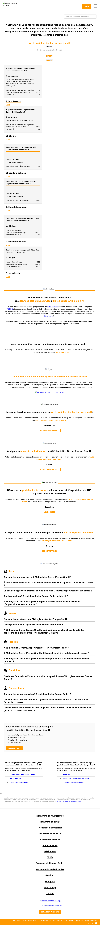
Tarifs (50, 857)
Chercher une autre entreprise (77, 16)
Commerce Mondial (50, 839)
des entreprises (49, 551)
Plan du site (79, 920)
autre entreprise (63, 352)
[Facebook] (46, 906)
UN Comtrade (52, 306)
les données (49, 512)
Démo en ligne (14, 748)
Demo (86, 7)
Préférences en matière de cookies (24, 920)
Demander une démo (50, 912)
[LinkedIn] (42, 906)
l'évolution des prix (49, 469)
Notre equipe (50, 887)
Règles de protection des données (50, 920)
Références (48, 316)
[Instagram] (57, 906)
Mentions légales (91, 920)
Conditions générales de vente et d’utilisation (69, 801)
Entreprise (50, 881)
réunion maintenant (49, 430)
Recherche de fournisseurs (50, 815)
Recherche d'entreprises (50, 827)
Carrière (50, 893)
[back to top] (1, 793)
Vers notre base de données (50, 869)
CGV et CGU (68, 920)
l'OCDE (10, 309)
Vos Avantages (50, 845)
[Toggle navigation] (95, 5)
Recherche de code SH (50, 833)
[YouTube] (51, 906)
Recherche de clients (50, 821)
